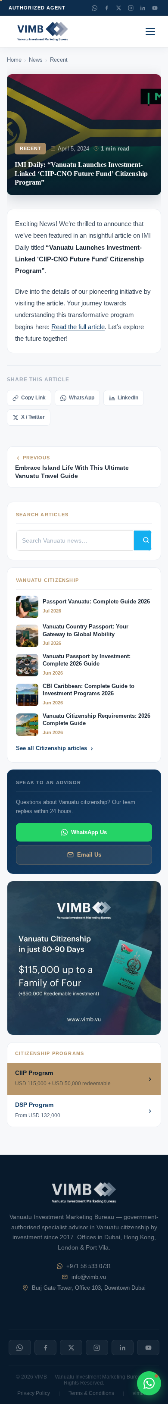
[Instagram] (130, 8)
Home (14, 60)
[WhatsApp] (94, 8)
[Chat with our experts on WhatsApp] (149, 1383)
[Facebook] (106, 8)
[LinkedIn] (142, 8)
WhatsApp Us (89, 832)
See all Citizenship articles (51, 748)
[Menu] (151, 31)
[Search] (143, 540)
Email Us (89, 854)
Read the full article (78, 326)
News (36, 60)
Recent (59, 60)
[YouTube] (154, 8)
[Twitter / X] (118, 8)
